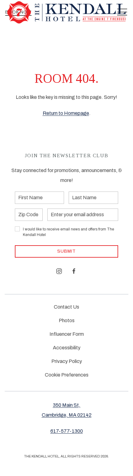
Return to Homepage (66, 113)
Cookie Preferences (66, 374)
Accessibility (66, 347)
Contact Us (66, 307)
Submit (66, 251)
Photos (67, 320)
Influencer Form (66, 334)
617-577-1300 (66, 431)
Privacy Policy (66, 361)
